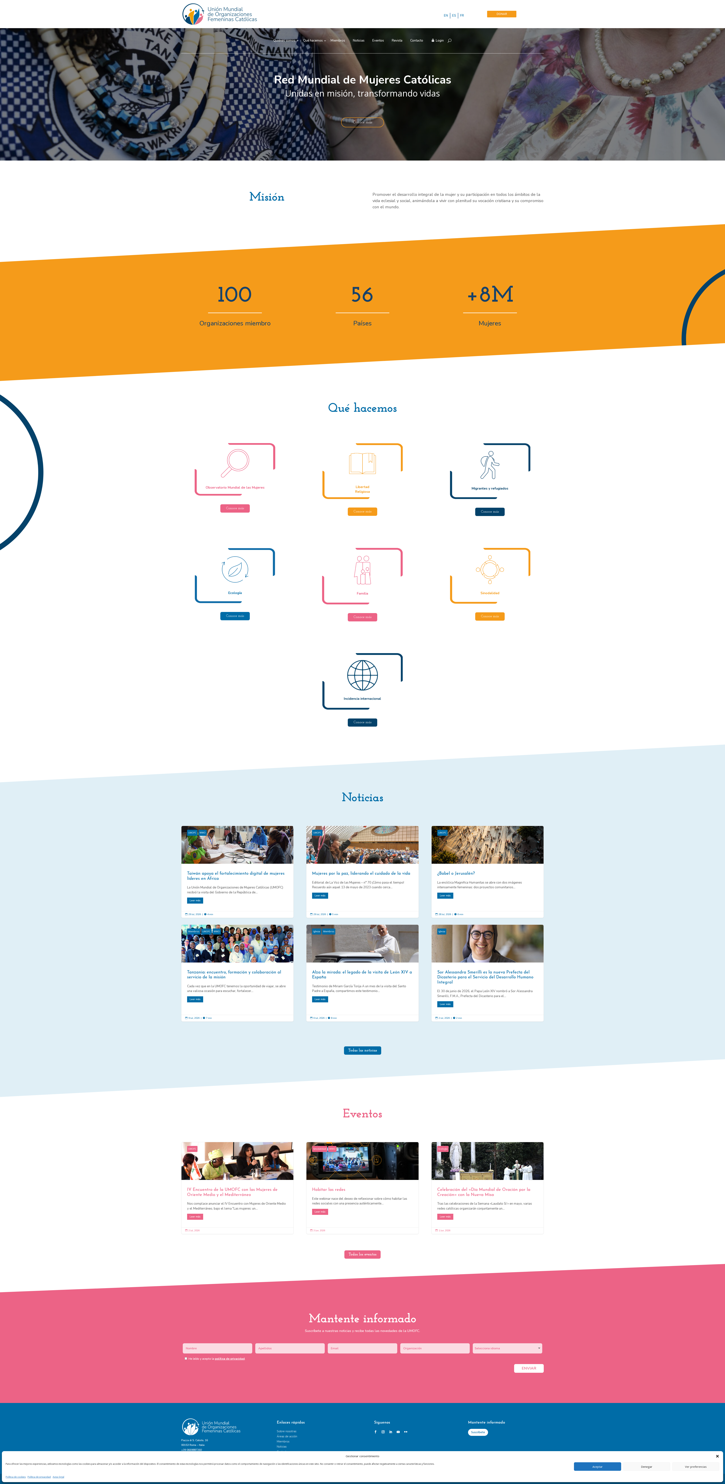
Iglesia (316, 931)
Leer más (195, 900)
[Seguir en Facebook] (376, 1432)
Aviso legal (58, 1477)
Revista (397, 41)
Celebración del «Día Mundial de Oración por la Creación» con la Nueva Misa (488, 1188)
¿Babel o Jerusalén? (488, 872)
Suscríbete (478, 1432)
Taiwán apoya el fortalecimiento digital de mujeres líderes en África (237, 872)
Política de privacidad (39, 1477)
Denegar (646, 1467)
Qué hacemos (313, 41)
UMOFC (192, 832)
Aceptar (597, 1467)
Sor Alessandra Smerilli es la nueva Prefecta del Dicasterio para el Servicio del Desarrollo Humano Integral (488, 973)
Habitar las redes (362, 1188)
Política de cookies (16, 1477)
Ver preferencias (696, 1467)
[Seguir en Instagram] (383, 1432)
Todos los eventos (362, 1254)
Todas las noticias (362, 1050)
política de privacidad (230, 1359)
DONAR (502, 14)
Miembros (338, 41)
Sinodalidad (319, 1148)
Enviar (529, 1368)
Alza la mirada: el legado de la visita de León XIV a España (362, 973)
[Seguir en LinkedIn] (391, 1432)
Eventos (378, 41)
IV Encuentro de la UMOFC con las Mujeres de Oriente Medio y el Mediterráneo (237, 1188)
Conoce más (362, 122)
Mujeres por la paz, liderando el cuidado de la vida (362, 872)
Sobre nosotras (286, 1431)
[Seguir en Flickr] (406, 1432)
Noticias (358, 41)
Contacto (416, 41)
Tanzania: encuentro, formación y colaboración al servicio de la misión (237, 973)
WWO (203, 832)
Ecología (442, 1148)
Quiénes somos (284, 41)
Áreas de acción (287, 1436)
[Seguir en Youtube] (398, 1432)
